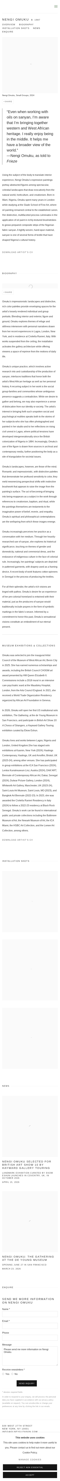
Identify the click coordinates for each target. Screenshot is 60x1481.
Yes (7, 1374)
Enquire (7, 32)
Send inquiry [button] (27, 1383)
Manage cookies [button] (30, 1460)
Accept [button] (30, 1475)
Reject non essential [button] (30, 1467)
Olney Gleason (13, 6)
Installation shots (15, 28)
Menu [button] (55, 6)
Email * (6, 1321)
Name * (6, 1309)
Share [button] (8, 102)
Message (7, 1344)
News (36, 28)
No (16, 1374)
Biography (26, 24)
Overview (8, 24)
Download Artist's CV (20, 253)
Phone (5, 1333)
